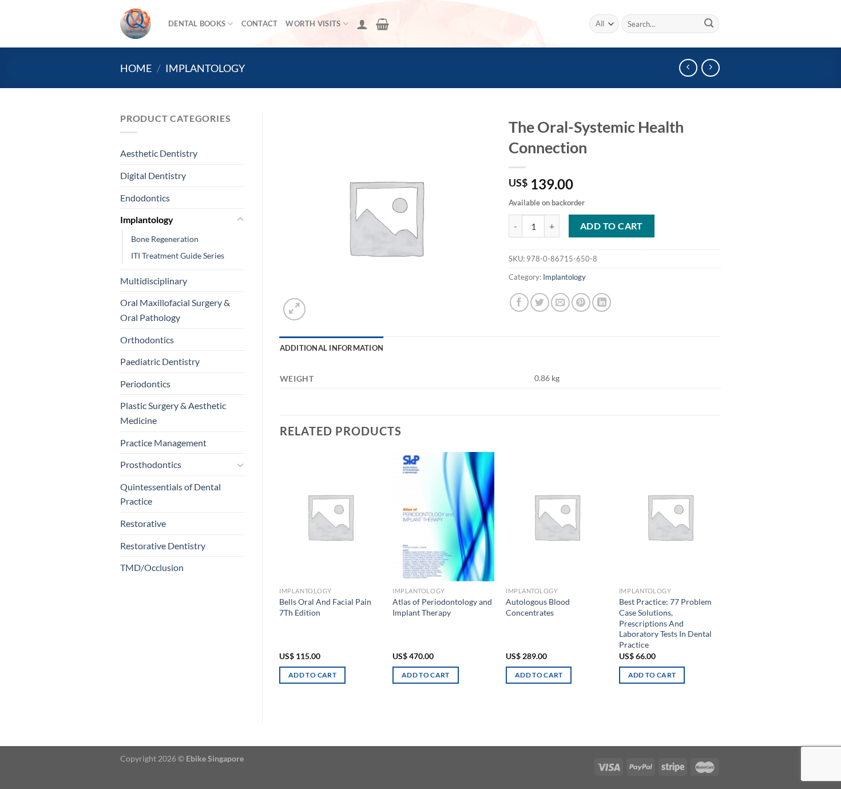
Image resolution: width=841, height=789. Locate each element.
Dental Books (196, 23)
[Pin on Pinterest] (581, 302)
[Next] (720, 578)
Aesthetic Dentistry (158, 153)
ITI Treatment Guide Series (177, 255)
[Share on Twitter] (539, 302)
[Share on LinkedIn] (601, 302)
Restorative (143, 523)
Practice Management (163, 442)
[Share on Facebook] (519, 302)
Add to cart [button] (312, 675)
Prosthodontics (150, 464)
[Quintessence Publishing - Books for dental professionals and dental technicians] (135, 24)
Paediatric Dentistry (160, 361)
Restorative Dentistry (162, 545)
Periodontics (145, 383)
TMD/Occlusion (152, 567)
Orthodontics (147, 339)
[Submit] (709, 24)
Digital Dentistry (153, 175)
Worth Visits (312, 23)
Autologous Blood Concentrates (538, 607)
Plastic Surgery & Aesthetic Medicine (173, 413)
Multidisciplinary (153, 280)
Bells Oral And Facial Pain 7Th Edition (325, 607)
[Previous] (280, 578)
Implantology (205, 68)
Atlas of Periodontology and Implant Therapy (442, 607)
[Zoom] (294, 309)
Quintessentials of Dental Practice (170, 494)
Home (136, 68)
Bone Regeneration (165, 239)
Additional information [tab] (332, 347)
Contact (259, 23)
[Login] (362, 24)
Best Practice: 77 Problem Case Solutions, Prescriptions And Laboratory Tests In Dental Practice (665, 623)
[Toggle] (240, 220)
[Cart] (382, 24)
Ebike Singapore (215, 758)
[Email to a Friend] (560, 302)
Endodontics (145, 197)
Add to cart (611, 226)
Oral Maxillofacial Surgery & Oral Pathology (175, 310)
